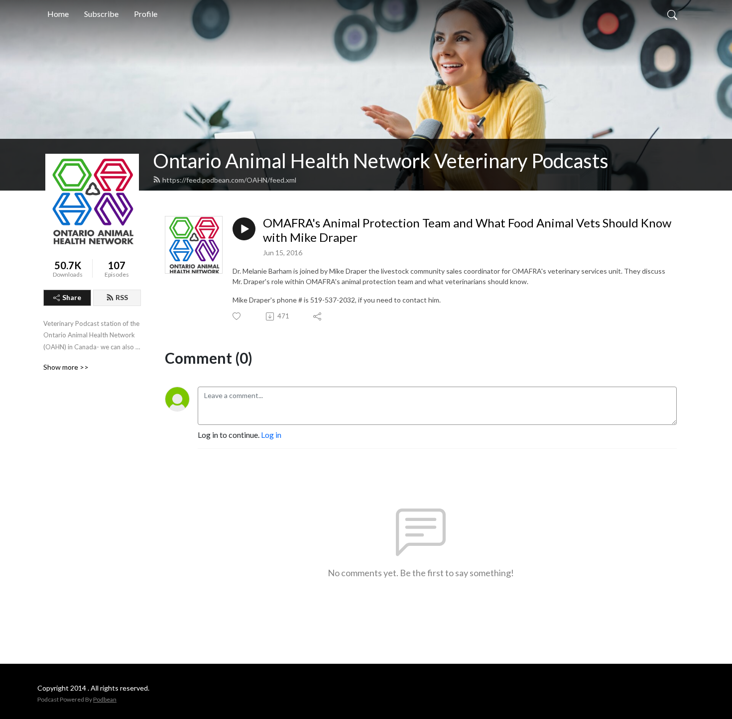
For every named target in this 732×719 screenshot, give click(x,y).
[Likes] (237, 316)
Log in (271, 434)
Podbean (105, 699)
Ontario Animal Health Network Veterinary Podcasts (381, 161)
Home (58, 13)
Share (71, 297)
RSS (122, 297)
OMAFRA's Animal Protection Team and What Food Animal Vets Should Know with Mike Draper (467, 230)
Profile (145, 13)
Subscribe (101, 13)
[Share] (318, 316)
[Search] (672, 14)
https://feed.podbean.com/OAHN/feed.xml (229, 180)
